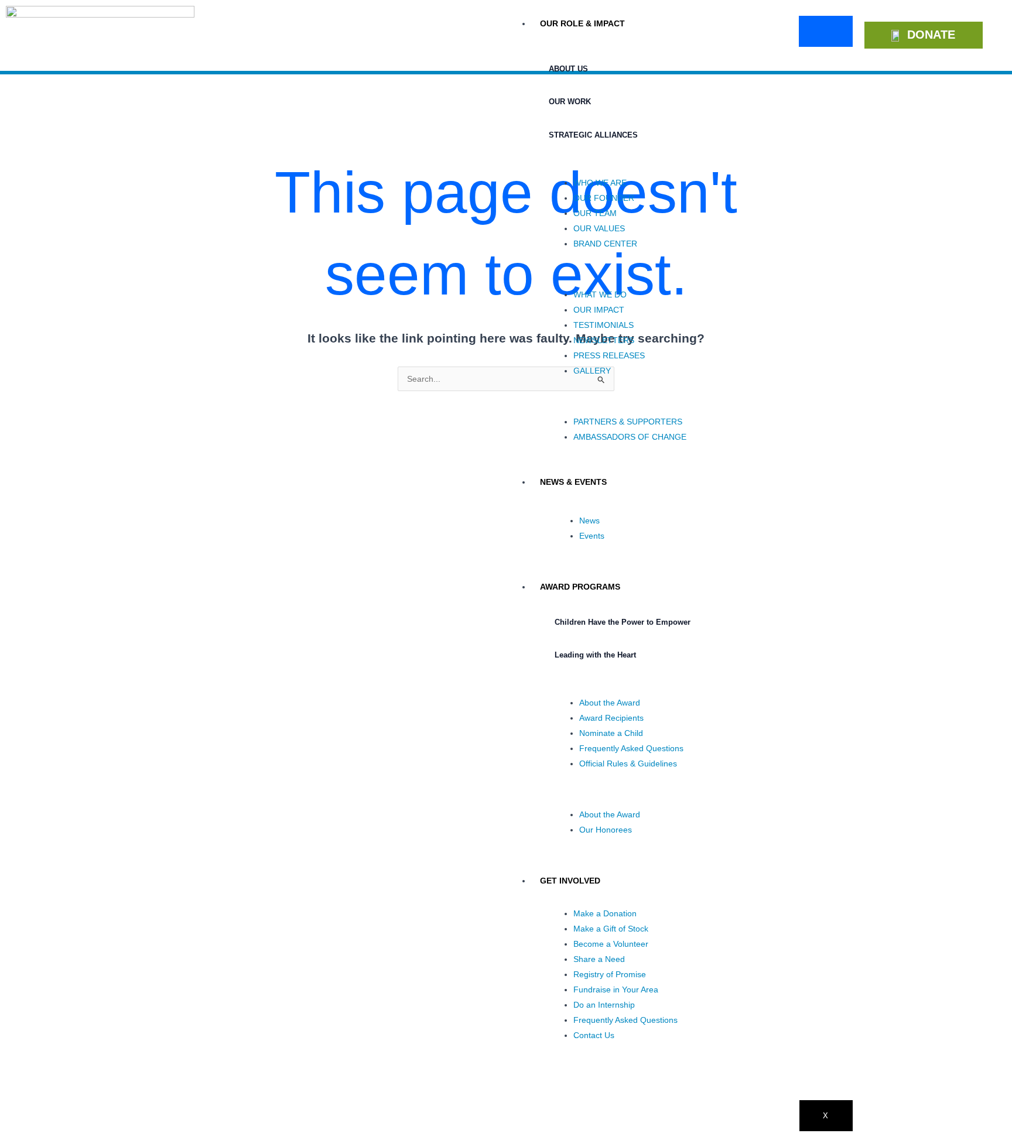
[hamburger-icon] (826, 31)
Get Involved (570, 880)
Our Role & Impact (582, 23)
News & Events (573, 482)
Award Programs (580, 586)
